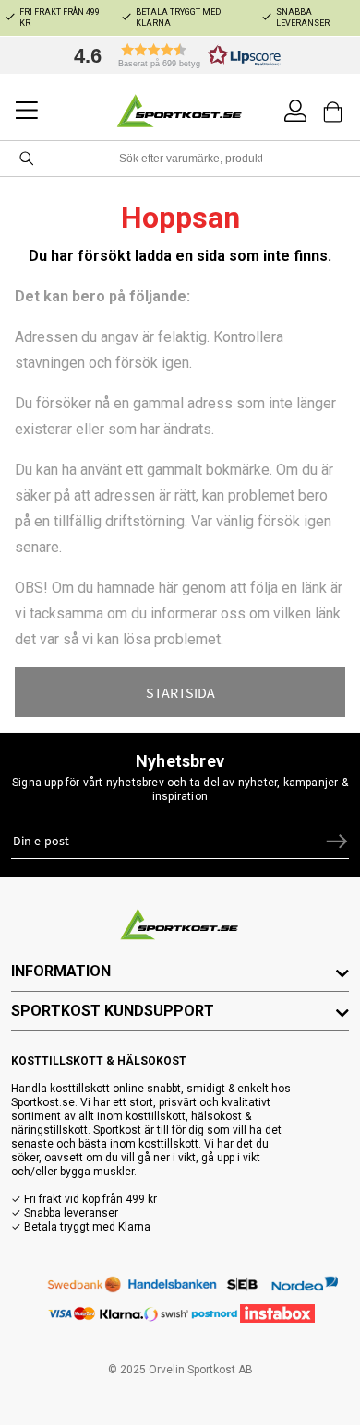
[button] (172, 55)
